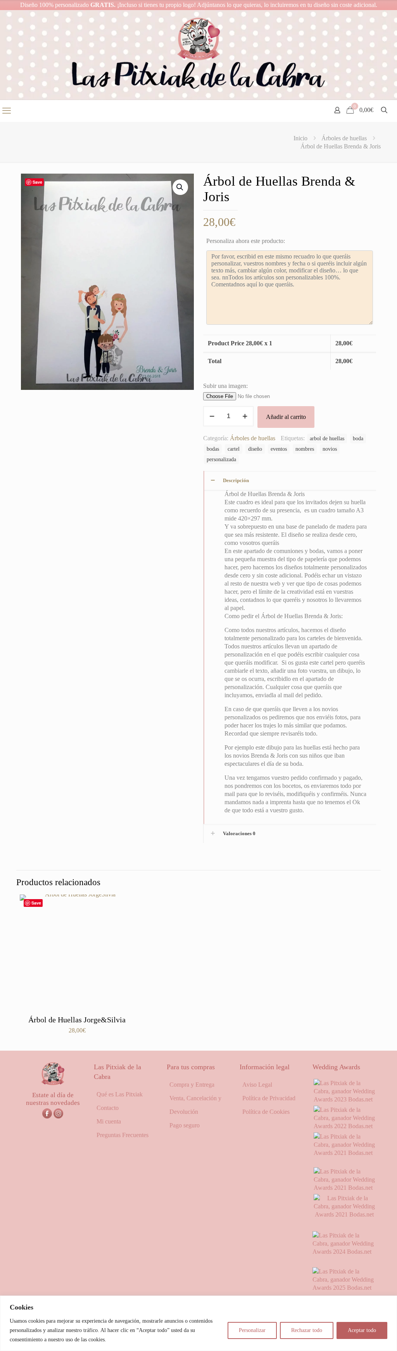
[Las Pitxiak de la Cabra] (198, 55)
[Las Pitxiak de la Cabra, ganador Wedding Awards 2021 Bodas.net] (344, 1152)
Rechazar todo (306, 1330)
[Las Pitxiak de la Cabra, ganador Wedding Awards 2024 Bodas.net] (344, 1251)
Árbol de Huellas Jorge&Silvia (77, 1019)
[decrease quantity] (212, 416)
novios (330, 449)
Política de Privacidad (268, 1098)
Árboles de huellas (344, 138)
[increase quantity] (245, 416)
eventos (279, 449)
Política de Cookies (266, 1111)
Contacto (108, 1108)
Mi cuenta (109, 1121)
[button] (180, 187)
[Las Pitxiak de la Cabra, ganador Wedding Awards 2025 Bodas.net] (344, 1287)
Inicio (300, 138)
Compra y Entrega (191, 1084)
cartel (234, 449)
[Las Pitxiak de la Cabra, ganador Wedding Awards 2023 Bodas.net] (344, 1099)
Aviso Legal (257, 1084)
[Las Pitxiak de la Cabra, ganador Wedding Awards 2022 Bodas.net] (344, 1126)
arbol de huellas (327, 438)
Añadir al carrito (286, 417)
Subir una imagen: (225, 386)
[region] (198, 1323)
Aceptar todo (362, 1330)
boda (358, 438)
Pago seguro (184, 1125)
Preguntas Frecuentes (122, 1135)
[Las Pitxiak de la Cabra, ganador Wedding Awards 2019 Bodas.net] (344, 1214)
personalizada (221, 459)
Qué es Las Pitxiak (120, 1094)
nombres (304, 449)
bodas (213, 449)
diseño (255, 449)
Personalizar (252, 1330)
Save (37, 182)
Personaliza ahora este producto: (245, 241)
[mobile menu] (6, 110)
